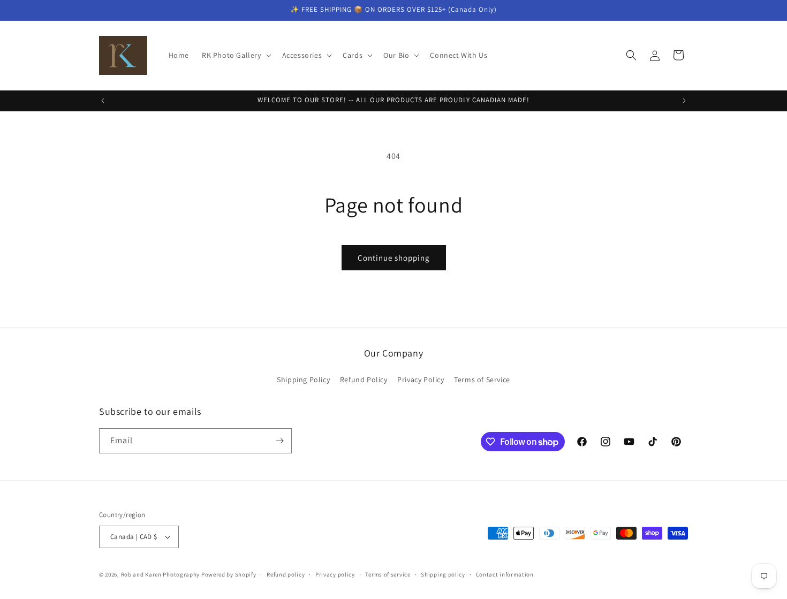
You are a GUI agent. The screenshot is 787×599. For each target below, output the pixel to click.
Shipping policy (443, 574)
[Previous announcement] (103, 100)
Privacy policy (335, 574)
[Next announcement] (684, 100)
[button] (235, 55)
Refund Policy (364, 379)
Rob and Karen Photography (160, 574)
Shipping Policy (303, 379)
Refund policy (286, 574)
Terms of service (387, 574)
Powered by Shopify (228, 574)
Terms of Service (482, 379)
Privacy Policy (420, 379)
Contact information (505, 574)
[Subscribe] (279, 440)
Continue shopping (394, 258)
